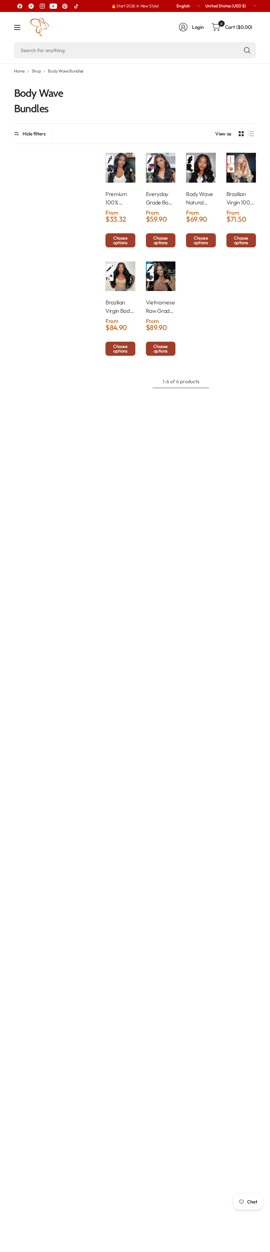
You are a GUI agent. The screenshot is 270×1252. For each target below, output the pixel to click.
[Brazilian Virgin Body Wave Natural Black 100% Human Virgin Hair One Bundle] (120, 276)
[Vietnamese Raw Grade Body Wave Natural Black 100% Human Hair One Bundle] (161, 276)
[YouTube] (53, 6)
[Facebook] (19, 6)
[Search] (247, 50)
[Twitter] (31, 6)
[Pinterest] (64, 6)
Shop (36, 71)
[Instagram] (42, 6)
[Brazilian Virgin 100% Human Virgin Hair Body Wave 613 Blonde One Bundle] (241, 168)
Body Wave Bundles (65, 71)
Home (19, 71)
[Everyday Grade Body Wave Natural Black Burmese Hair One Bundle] (161, 168)
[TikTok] (76, 6)
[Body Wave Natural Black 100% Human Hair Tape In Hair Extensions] (201, 168)
